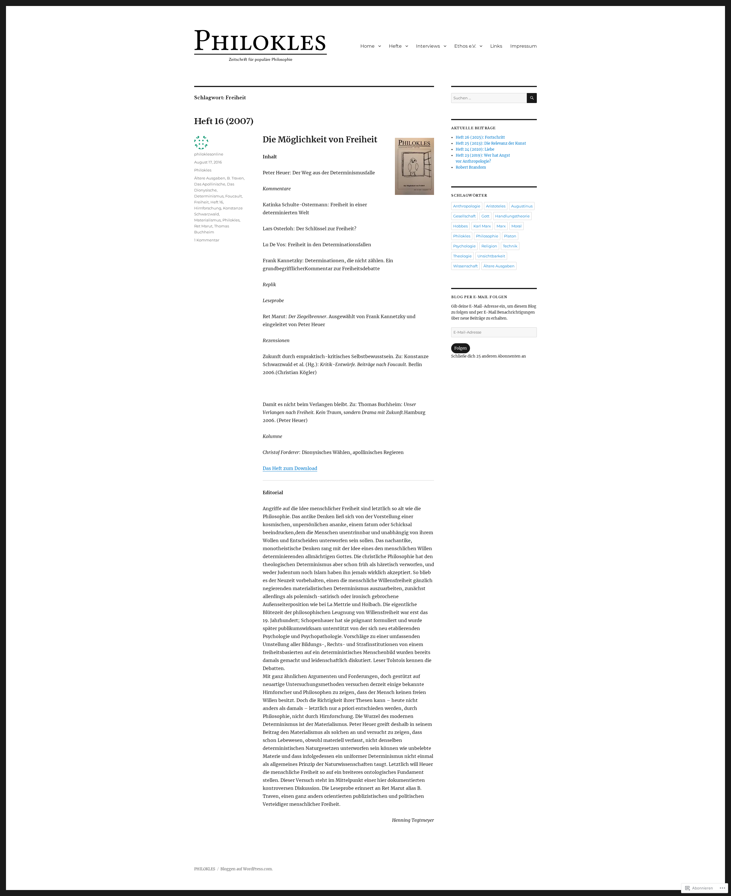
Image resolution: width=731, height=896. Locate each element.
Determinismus (209, 196)
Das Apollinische (209, 184)
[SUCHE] (532, 98)
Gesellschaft (464, 216)
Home (367, 46)
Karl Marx (482, 226)
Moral (516, 226)
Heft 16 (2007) (223, 121)
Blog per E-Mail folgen (479, 297)
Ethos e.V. (465, 46)
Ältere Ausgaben (209, 178)
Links (496, 46)
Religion (489, 246)
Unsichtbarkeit (491, 256)
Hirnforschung (207, 208)
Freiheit (201, 202)
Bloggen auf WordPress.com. (246, 869)
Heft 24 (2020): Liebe (475, 149)
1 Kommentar (206, 240)
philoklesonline (208, 154)
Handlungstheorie (512, 216)
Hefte (395, 46)
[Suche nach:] (489, 98)
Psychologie (464, 246)
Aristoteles (495, 206)
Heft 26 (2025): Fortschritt (480, 137)
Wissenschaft (465, 266)
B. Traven (235, 178)
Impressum (523, 46)
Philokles (202, 170)
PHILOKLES (204, 869)
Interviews (428, 46)
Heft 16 (216, 202)
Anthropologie (466, 206)
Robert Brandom (471, 167)
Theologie (462, 256)
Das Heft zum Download (290, 468)
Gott (485, 216)
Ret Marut (203, 226)
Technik (510, 246)
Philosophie (487, 236)
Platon (510, 236)
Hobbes (460, 226)
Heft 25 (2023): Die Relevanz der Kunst (491, 143)
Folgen (460, 348)
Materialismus (207, 220)
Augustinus (522, 206)
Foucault (233, 196)
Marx (501, 226)
